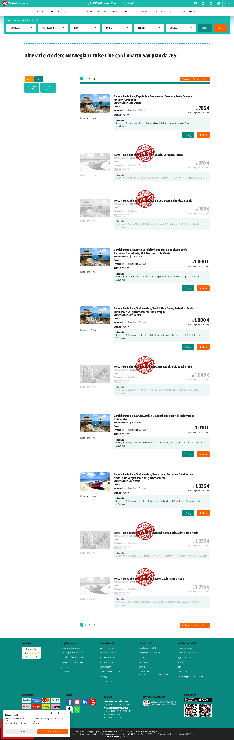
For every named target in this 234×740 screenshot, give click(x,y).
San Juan (128, 110)
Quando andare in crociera (72, 662)
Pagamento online (184, 657)
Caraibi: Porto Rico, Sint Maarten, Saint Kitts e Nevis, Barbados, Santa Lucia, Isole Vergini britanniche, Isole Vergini (153, 310)
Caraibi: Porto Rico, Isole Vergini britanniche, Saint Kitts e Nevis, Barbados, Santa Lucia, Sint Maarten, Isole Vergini (150, 251)
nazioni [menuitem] (159, 11)
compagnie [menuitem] (101, 11)
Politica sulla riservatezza (59, 713)
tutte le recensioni (31, 656)
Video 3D (64, 667)
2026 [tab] (29, 79)
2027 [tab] (38, 79)
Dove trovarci (144, 662)
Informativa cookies (108, 662)
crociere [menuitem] (85, 11)
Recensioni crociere (185, 648)
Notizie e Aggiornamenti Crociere (190, 676)
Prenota (203, 135)
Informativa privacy (107, 657)
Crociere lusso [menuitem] (70, 11)
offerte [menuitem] (53, 11)
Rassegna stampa (184, 671)
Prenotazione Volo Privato (149, 652)
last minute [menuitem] (40, 11)
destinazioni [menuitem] (129, 11)
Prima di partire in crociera (72, 652)
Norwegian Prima (122, 103)
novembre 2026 (31, 87)
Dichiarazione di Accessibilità (112, 671)
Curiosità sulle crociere (70, 648)
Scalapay (180, 662)
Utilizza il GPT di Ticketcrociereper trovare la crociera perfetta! (163, 703)
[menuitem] (195, 3)
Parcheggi (104, 676)
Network (142, 667)
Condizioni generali (108, 652)
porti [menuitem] (172, 11)
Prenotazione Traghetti (148, 648)
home (26, 41)
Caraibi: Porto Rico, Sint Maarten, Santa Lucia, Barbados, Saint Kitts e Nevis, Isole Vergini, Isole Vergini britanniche (153, 476)
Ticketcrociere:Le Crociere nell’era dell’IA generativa (154, 673)
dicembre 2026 (48, 87)
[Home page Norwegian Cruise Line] (121, 114)
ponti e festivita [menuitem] (189, 11)
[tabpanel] (48, 88)
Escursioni (65, 671)
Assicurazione (105, 667)
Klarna (180, 667)
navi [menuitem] (115, 11)
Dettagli (188, 135)
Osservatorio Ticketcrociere (188, 652)
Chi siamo (143, 657)
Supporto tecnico (107, 648)
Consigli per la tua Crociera (72, 657)
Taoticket (126, 736)
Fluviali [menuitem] (145, 11)
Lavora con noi (106, 681)
